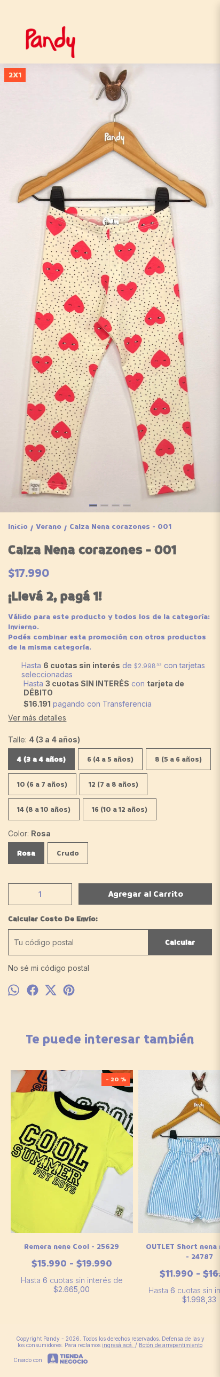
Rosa (26, 853)
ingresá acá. (118, 1345)
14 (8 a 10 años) (43, 809)
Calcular (180, 942)
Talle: (44, 739)
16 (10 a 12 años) (119, 809)
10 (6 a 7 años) (42, 784)
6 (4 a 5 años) (110, 759)
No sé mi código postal (48, 967)
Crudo (68, 853)
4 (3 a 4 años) (41, 759)
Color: (29, 833)
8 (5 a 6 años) (178, 759)
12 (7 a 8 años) (113, 784)
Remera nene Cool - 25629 (71, 1246)
